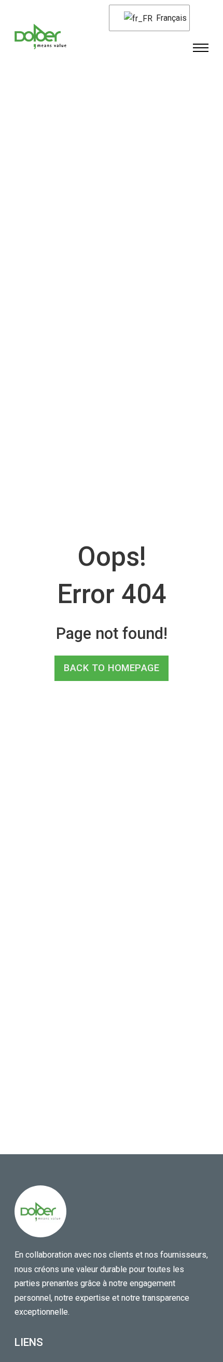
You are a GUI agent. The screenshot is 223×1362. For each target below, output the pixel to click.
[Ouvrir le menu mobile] (200, 48)
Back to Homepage (111, 667)
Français (166, 18)
